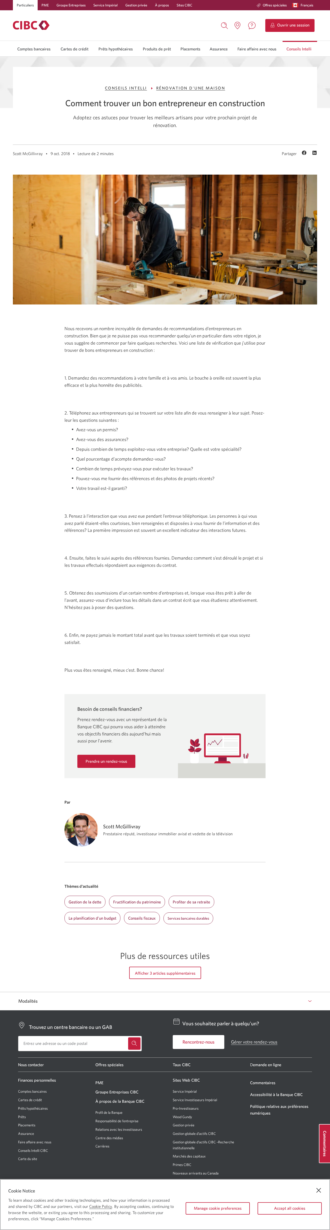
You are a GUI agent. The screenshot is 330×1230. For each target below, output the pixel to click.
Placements (190, 49)
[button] (303, 5)
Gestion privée (136, 5)
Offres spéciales (275, 5)
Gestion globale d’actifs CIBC (194, 1134)
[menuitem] (272, 5)
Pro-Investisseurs (186, 1108)
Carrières (102, 1146)
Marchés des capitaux (189, 1156)
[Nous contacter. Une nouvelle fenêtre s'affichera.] (252, 25)
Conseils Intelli (298, 49)
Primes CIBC (182, 1165)
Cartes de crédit (74, 49)
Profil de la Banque (108, 1112)
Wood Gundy (182, 1117)
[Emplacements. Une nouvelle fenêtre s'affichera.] (237, 25)
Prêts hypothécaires (115, 49)
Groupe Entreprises (71, 5)
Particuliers (25, 5)
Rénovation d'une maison (190, 88)
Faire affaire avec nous (256, 49)
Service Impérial (105, 5)
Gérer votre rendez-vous (254, 1042)
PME (45, 5)
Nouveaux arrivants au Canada (196, 1173)
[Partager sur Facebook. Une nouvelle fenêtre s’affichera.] (305, 153)
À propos (162, 5)
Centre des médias (109, 1138)
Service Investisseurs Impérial (195, 1100)
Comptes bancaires (34, 49)
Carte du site (27, 1159)
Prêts (22, 1117)
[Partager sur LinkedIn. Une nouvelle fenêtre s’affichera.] (314, 153)
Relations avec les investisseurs (118, 1129)
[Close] (319, 1190)
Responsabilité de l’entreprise (116, 1121)
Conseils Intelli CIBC (33, 1150)
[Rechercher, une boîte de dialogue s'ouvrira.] (224, 25)
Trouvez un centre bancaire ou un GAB (70, 1027)
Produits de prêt (157, 49)
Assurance (219, 49)
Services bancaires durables (188, 918)
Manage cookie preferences (218, 1208)
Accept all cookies (289, 1208)
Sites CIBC (184, 5)
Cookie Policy (100, 1206)
